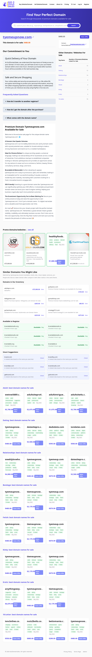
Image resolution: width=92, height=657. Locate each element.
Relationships (63, 75)
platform (56, 430)
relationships (9, 433)
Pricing (67, 4)
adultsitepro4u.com (37, 394)
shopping (8, 625)
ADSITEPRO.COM (9, 253)
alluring (7, 599)
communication (58, 400)
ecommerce (57, 242)
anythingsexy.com (15, 588)
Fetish (60, 85)
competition (58, 629)
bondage (16, 433)
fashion (7, 627)
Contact (52, 4)
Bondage (61, 80)
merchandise (37, 627)
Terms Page (77, 652)
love (7, 463)
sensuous (15, 594)
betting (51, 627)
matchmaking (39, 433)
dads (50, 435)
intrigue (56, 403)
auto (38, 629)
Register (86, 4)
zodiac (13, 465)
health (51, 242)
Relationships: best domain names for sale (22, 452)
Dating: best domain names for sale (19, 420)
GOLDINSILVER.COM (32, 253)
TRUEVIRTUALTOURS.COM (78, 253)
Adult (60, 66)
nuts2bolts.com (35, 621)
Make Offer (84, 37)
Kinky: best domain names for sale (18, 550)
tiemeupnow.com (36, 491)
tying (59, 463)
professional (35, 400)
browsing (73, 405)
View (42, 289)
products (56, 240)
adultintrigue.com (58, 394)
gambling (57, 627)
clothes (18, 627)
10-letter (8, 437)
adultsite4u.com (79, 394)
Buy (43, 327)
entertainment (9, 400)
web (72, 398)
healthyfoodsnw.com (60, 236)
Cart (74, 4)
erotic (15, 435)
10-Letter (61, 99)
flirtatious (8, 597)
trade (35, 625)
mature (82, 400)
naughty (15, 403)
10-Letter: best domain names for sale (20, 614)
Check (42, 358)
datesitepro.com (36, 426)
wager (51, 632)
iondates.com (78, 426)
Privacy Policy (68, 652)
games (51, 629)
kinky (11, 435)
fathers (55, 435)
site (34, 403)
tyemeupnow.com (17, 37)
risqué (7, 405)
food (56, 244)
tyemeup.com (56, 459)
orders (33, 629)
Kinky (60, 89)
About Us (59, 4)
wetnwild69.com (14, 394)
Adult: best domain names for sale (18, 388)
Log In (80, 4)
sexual (51, 467)
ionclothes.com (13, 621)
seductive (14, 597)
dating (11, 430)
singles (29, 435)
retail (11, 629)
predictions (8, 467)
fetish (7, 435)
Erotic (60, 94)
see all (31, 230)
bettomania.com (58, 621)
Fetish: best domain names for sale (18, 517)
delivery (51, 244)
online (50, 240)
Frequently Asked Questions (15, 94)
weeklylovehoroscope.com (19, 459)
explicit (29, 403)
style (7, 629)
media (51, 400)
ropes (57, 465)
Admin (85, 652)
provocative (8, 403)
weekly (14, 467)
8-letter (61, 435)
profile (34, 435)
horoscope (8, 470)
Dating (61, 70)
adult (11, 398)
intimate (34, 495)
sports (60, 625)
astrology (8, 465)
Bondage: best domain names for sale (20, 485)
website (73, 403)
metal (28, 629)
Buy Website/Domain (25, 4)
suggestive (17, 400)
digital (39, 398)
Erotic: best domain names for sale (18, 582)
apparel (13, 627)
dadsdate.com (56, 426)
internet (62, 240)
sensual (29, 500)
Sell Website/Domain (40, 4)
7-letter (60, 467)
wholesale (30, 627)
